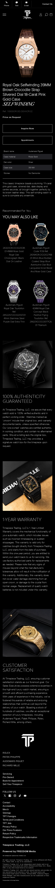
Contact (6, 802)
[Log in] (41, 14)
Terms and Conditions (13, 820)
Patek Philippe (11, 757)
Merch (6, 809)
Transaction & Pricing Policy (11, 880)
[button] (4, 14)
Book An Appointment (13, 781)
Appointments (27, 140)
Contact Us (47, 4)
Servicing (7, 774)
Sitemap (7, 813)
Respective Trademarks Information (20, 837)
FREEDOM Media (26, 851)
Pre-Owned (8, 777)
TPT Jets (7, 823)
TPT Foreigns (9, 816)
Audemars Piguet (13, 761)
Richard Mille (11, 765)
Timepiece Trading (13, 845)
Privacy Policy (10, 827)
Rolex (6, 753)
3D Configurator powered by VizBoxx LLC (14, 855)
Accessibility (9, 806)
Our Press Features (12, 830)
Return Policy (9, 833)
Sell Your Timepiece (12, 784)
